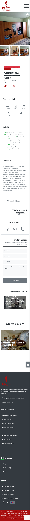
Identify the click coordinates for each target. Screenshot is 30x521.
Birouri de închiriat (8, 443)
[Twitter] (8, 502)
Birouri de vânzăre (8, 423)
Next (27, 51)
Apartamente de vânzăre (10, 415)
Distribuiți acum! (15, 201)
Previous (3, 51)
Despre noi (6, 464)
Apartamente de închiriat (10, 435)
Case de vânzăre (7, 419)
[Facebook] (3, 502)
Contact (5, 472)
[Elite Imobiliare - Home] (6, 6)
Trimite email (15, 280)
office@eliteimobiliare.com (10, 498)
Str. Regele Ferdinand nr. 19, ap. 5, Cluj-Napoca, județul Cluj (13, 398)
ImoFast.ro (14, 518)
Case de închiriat (7, 439)
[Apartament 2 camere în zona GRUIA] (15, 28)
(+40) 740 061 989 (9, 486)
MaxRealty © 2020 (21, 517)
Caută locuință (7, 468)
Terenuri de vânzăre (8, 427)
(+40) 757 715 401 (9, 490)
